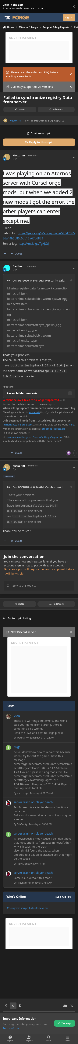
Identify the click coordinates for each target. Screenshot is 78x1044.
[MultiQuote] (5, 254)
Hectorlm (15, 120)
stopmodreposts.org (54, 428)
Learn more (7, 6)
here (71, 424)
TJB (19, 863)
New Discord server (23, 632)
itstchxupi (22, 793)
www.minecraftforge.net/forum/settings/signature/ (34, 437)
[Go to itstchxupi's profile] (8, 747)
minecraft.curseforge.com (17, 424)
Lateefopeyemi (38, 908)
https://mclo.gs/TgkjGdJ (33, 244)
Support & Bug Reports (49, 120)
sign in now (22, 565)
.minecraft (34, 412)
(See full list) (63, 897)
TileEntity (22, 824)
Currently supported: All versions (32, 86)
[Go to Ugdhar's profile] (8, 716)
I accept (67, 1023)
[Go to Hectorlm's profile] (5, 120)
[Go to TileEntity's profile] (8, 803)
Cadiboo (18, 266)
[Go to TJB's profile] (8, 834)
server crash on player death (33, 802)
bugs (17, 716)
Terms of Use (11, 1028)
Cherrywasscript (17, 908)
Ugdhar (21, 737)
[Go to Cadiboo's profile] (6, 268)
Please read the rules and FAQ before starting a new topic (32, 74)
